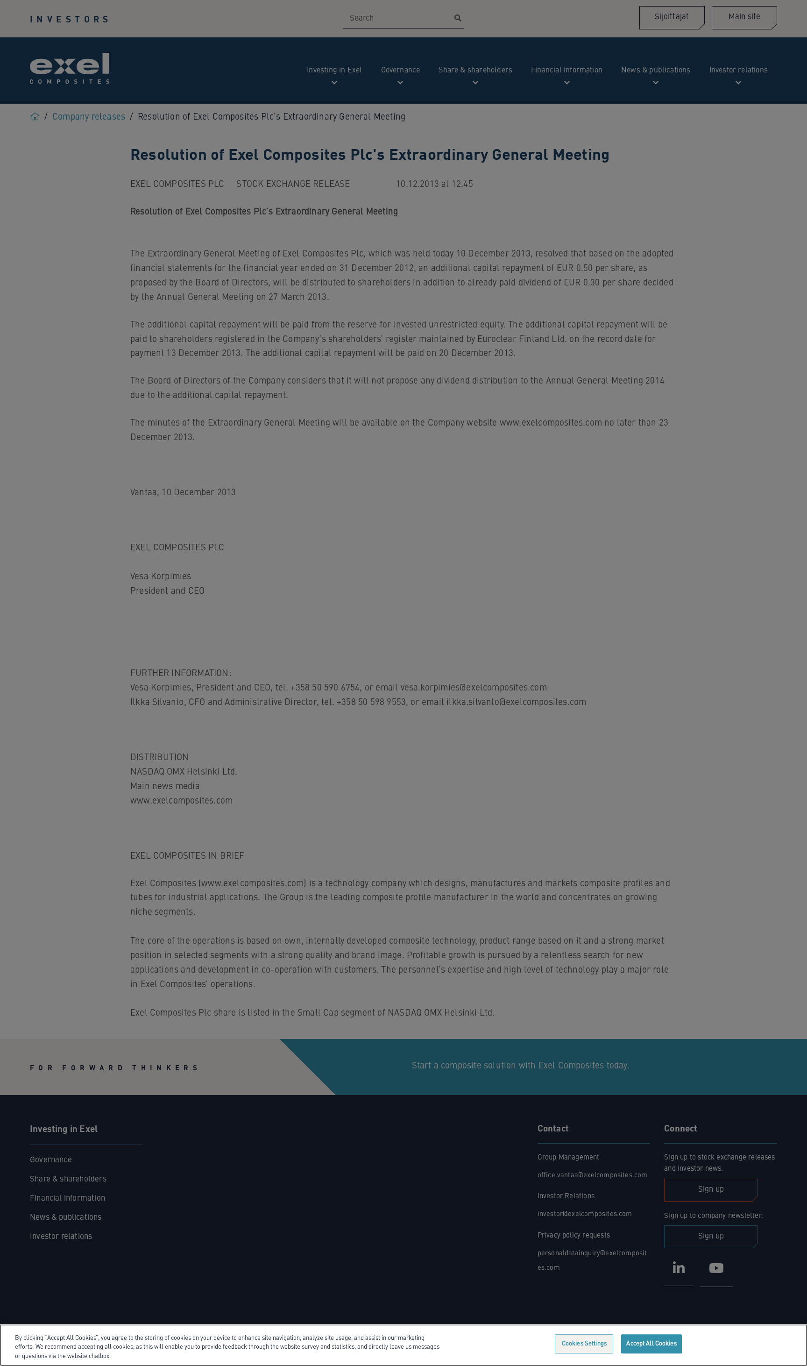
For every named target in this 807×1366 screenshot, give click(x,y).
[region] (403, 1345)
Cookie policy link (136, 1356)
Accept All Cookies (651, 1344)
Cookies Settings (584, 1344)
